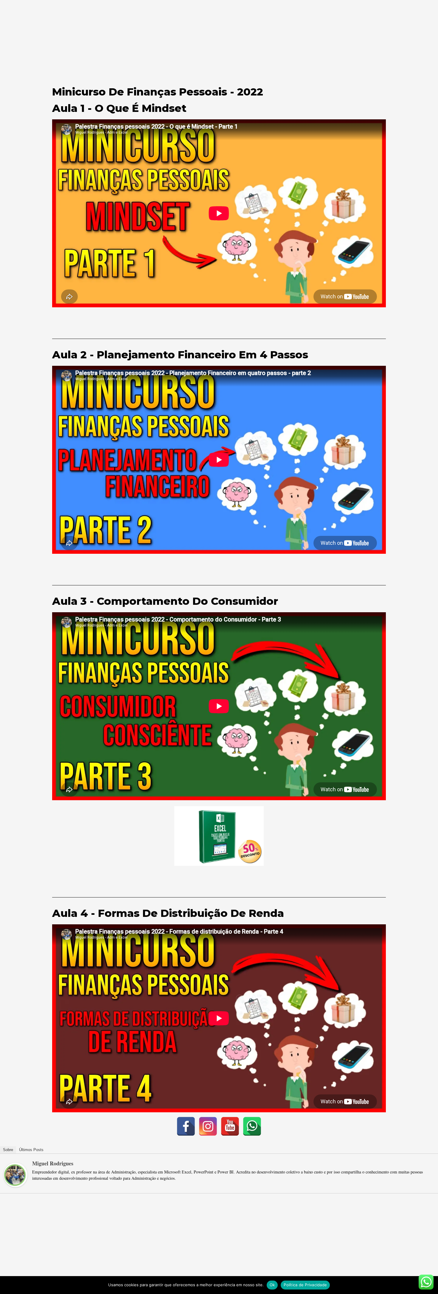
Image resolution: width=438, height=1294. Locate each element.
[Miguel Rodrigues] (15, 1174)
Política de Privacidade (305, 1284)
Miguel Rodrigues (52, 1163)
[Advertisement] (219, 42)
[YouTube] (230, 1126)
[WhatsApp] (252, 1126)
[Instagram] (208, 1126)
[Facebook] (185, 1126)
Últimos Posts (31, 1150)
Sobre (8, 1150)
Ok (272, 1284)
